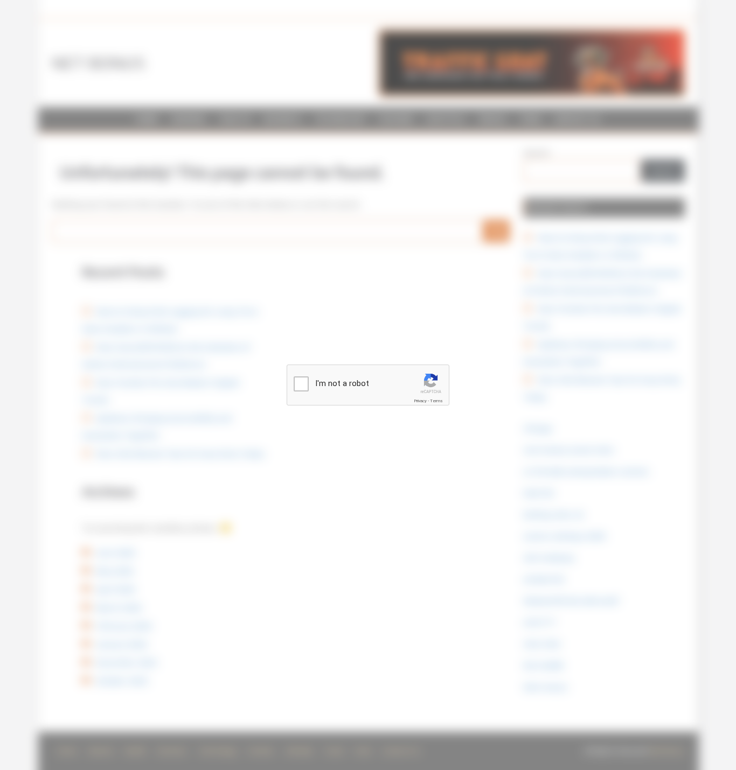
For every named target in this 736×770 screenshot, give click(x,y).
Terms (436, 400)
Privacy (420, 400)
